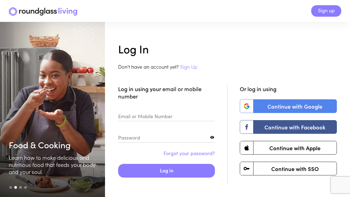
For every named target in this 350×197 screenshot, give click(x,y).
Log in (166, 170)
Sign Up (188, 66)
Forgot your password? (189, 153)
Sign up (326, 10)
